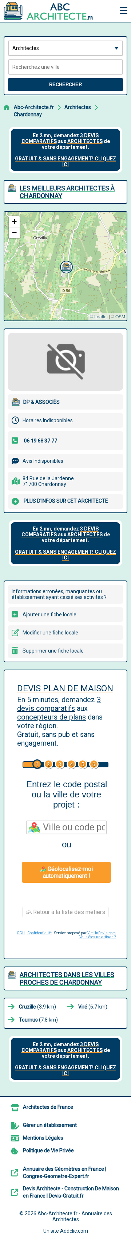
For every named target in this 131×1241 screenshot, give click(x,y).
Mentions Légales (43, 1138)
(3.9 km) (37, 1007)
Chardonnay (28, 114)
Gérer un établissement (50, 1125)
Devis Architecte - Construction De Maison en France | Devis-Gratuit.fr (71, 1192)
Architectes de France (48, 1107)
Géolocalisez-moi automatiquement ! (68, 872)
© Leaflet (99, 316)
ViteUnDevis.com (101, 933)
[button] (65, 266)
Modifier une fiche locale (50, 633)
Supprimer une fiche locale (53, 651)
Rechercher (65, 84)
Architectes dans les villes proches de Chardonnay (67, 978)
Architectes (77, 107)
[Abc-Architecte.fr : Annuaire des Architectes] (49, 11)
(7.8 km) (38, 1020)
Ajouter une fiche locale (49, 614)
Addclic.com (74, 1231)
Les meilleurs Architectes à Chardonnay (67, 192)
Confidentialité (39, 933)
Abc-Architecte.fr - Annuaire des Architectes (74, 1216)
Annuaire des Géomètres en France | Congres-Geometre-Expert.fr (64, 1172)
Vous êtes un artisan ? (97, 937)
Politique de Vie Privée (48, 1150)
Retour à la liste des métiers (68, 912)
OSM (120, 316)
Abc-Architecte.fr (34, 107)
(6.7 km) (92, 1007)
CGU (21, 933)
